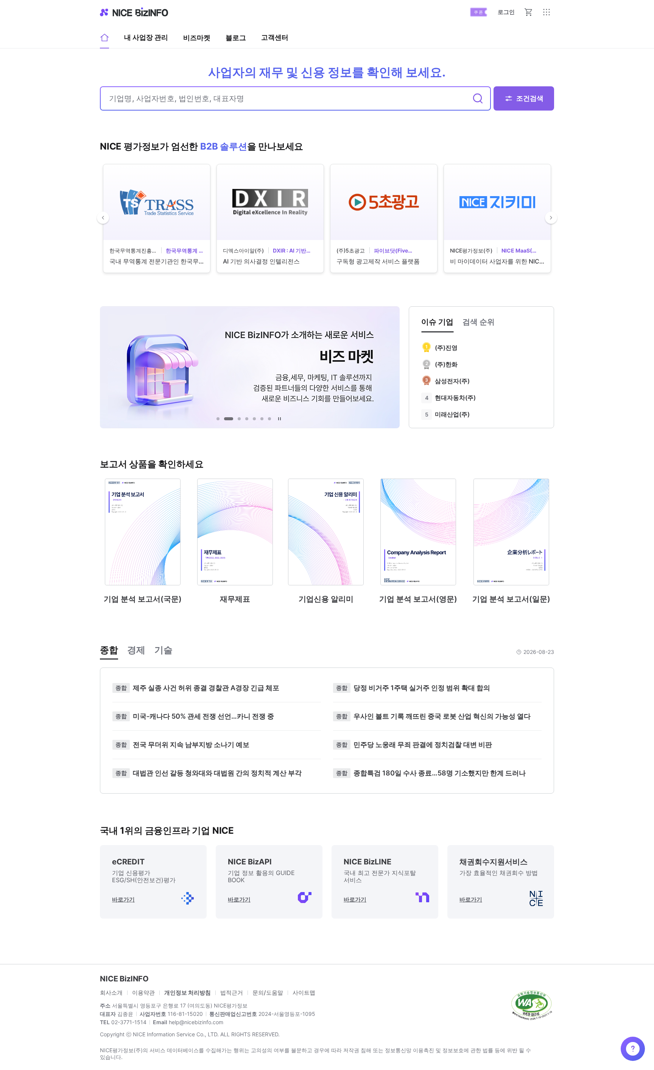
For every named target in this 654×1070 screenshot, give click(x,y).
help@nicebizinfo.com (195, 1022)
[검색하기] (478, 98)
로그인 (506, 12)
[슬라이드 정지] (279, 419)
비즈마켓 (196, 38)
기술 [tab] (163, 649)
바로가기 (123, 899)
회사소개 (111, 992)
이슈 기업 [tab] (437, 321)
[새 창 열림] (531, 1004)
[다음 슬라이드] (551, 218)
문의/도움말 (267, 992)
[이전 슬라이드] (103, 218)
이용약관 (143, 992)
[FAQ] (633, 1049)
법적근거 (231, 992)
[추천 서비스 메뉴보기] (546, 12)
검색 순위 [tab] (478, 321)
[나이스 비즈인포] (134, 12)
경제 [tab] (136, 649)
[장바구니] (528, 12)
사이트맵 (304, 992)
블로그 (236, 40)
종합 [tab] (109, 649)
